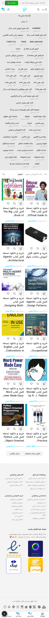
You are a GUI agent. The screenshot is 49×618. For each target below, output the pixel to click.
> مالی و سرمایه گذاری (38, 509)
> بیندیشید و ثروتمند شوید (37, 485)
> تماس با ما (19, 516)
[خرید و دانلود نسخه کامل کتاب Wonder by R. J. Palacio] (36, 370)
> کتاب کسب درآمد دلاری (37, 478)
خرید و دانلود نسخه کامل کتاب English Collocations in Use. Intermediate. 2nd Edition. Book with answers (13, 352)
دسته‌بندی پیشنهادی (39, 495)
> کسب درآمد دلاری (39, 506)
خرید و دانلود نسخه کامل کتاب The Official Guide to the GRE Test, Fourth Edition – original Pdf (36, 217)
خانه (45, 174)
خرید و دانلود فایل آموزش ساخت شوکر (36, 255)
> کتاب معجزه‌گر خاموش (15, 482)
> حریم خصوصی (17, 512)
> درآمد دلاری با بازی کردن (14, 478)
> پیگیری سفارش (17, 503)
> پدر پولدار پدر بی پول (38, 488)
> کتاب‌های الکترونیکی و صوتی (38, 513)
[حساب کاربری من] (8, 9)
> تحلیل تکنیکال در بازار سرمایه (35, 482)
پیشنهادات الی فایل (39, 474)
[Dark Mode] (4, 613)
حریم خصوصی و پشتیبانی (14, 495)
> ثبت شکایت (18, 509)
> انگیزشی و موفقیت (39, 518)
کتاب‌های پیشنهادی (16, 474)
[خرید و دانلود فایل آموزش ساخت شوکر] (36, 234)
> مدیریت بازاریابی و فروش (36, 499)
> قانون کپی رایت (17, 519)
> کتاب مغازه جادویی (16, 485)
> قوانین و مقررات (17, 506)
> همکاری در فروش (16, 499)
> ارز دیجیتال (41, 503)
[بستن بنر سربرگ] (3, 3)
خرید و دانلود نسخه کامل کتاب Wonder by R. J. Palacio (36, 392)
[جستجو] (38, 9)
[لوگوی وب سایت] (24, 9)
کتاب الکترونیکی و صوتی (33, 174)
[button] (44, 203)
